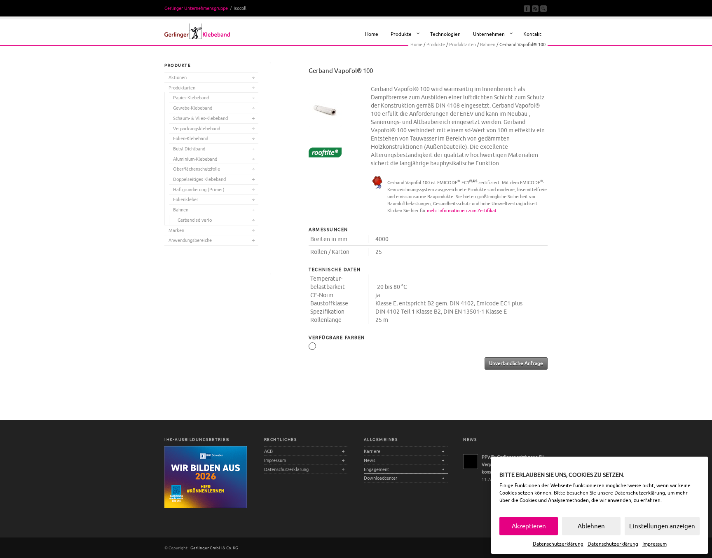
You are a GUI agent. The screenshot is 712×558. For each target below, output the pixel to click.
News (369, 460)
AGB (268, 451)
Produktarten (182, 87)
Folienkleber (185, 199)
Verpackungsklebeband (196, 128)
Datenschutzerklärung (639, 493)
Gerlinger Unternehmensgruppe (196, 8)
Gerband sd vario (195, 220)
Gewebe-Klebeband (192, 107)
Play (343, 120)
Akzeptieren (529, 526)
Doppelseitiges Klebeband (199, 179)
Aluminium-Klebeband (195, 159)
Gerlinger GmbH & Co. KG (214, 547)
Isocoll (240, 8)
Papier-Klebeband (191, 97)
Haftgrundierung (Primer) (199, 189)
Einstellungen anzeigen (662, 526)
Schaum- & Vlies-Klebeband (200, 118)
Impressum (654, 544)
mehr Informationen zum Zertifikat (462, 210)
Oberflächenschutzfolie (196, 168)
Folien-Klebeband (190, 138)
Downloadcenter (380, 478)
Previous (330, 120)
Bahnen (180, 209)
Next (355, 120)
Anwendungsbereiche (190, 240)
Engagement (376, 469)
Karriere (372, 451)
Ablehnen (591, 526)
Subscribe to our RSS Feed (535, 9)
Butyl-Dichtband (189, 148)
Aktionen (178, 77)
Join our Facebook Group (527, 9)
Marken (176, 230)
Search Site (543, 9)
